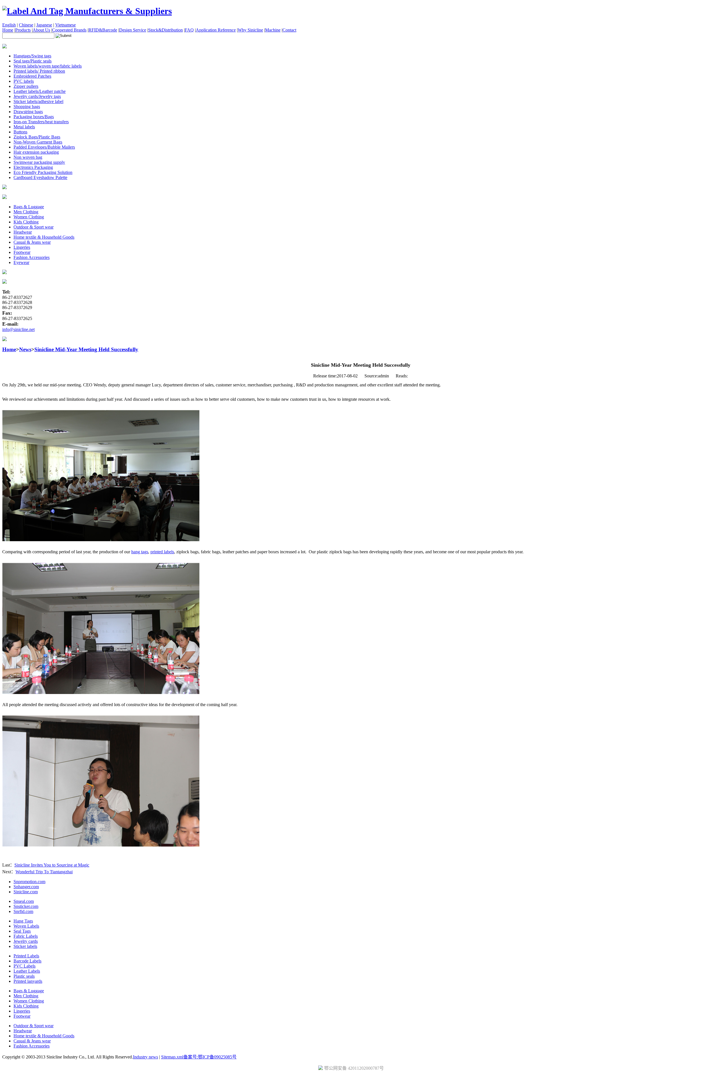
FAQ (189, 30)
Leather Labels (27, 971)
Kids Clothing (26, 222)
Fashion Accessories (32, 257)
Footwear (22, 252)
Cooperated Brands (69, 30)
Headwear (23, 232)
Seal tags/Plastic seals (33, 61)
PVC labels (24, 81)
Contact (289, 30)
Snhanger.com (26, 886)
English (9, 25)
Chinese (26, 25)
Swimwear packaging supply (39, 162)
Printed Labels (26, 955)
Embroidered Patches (32, 76)
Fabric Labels (26, 936)
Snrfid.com (23, 911)
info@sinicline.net (18, 329)
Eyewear (21, 262)
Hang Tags (23, 921)
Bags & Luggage (29, 206)
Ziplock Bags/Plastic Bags (37, 137)
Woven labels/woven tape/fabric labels (48, 66)
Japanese (44, 25)
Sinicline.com (26, 891)
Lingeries (22, 247)
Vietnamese (65, 25)
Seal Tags (22, 931)
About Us (41, 30)
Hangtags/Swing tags (32, 55)
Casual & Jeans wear (32, 242)
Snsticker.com (26, 906)
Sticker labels (25, 946)
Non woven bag (28, 157)
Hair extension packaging (36, 152)
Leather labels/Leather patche (40, 91)
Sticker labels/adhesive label (38, 101)
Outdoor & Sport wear (34, 227)
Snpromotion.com (29, 881)
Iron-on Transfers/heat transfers (41, 121)
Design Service (132, 30)
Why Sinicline (250, 30)
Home (7, 30)
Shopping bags (27, 106)
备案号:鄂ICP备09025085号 (210, 1057)
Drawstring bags (28, 111)
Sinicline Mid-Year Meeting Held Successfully (86, 349)
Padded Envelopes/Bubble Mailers (44, 147)
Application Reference (216, 30)
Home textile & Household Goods (44, 237)
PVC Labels (24, 966)
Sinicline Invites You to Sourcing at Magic (51, 865)
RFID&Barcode (102, 30)
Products (23, 30)
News (25, 349)
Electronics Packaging (33, 167)
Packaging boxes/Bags (34, 116)
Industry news (145, 1057)
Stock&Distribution (165, 30)
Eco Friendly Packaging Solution (43, 172)
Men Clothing (26, 211)
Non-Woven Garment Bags (38, 142)
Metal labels (24, 126)
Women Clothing (29, 216)
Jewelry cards (26, 941)
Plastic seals (24, 976)
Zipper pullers (26, 86)
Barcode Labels (27, 961)
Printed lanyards (28, 981)
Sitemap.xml (172, 1057)
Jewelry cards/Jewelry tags (37, 96)
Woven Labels (26, 926)
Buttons (20, 131)
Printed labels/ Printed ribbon (39, 71)
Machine (273, 30)
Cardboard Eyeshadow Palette (40, 177)
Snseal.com (24, 901)
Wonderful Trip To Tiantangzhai (44, 871)
